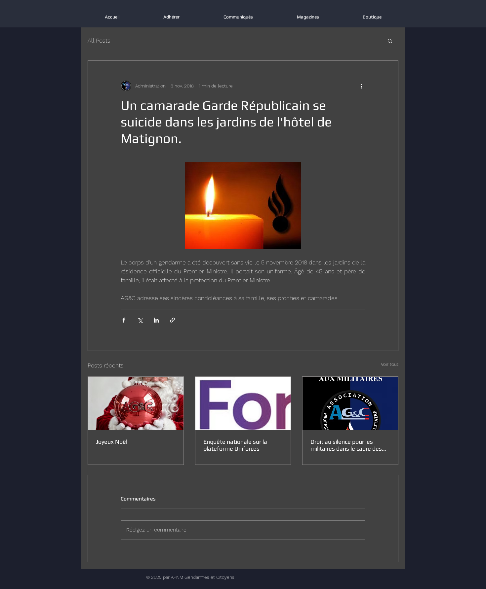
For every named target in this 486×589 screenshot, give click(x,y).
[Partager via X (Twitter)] (140, 320)
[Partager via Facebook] (124, 320)
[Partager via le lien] (172, 320)
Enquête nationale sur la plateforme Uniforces (235, 445)
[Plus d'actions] (361, 86)
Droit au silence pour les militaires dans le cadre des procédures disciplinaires (346, 445)
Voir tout (389, 364)
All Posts (99, 40)
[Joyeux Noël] (135, 403)
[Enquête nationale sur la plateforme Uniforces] (243, 403)
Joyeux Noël (111, 441)
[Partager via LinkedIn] (156, 320)
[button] (390, 40)
